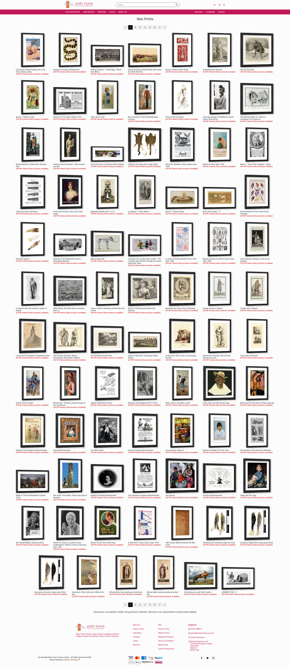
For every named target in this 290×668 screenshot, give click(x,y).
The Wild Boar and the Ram (101, 356)
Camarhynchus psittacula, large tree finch (219, 543)
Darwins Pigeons (22, 259)
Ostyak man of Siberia (249, 308)
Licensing (210, 12)
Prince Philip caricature (174, 117)
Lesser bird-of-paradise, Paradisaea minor (33, 356)
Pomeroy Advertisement (212, 495)
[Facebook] (201, 659)
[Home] (79, 7)
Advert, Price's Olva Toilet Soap (103, 543)
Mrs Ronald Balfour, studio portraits (30, 543)
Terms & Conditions (166, 641)
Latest (112, 12)
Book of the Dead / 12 (211, 212)
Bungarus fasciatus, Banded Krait (66, 70)
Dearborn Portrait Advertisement (103, 495)
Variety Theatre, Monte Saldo (176, 70)
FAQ (159, 625)
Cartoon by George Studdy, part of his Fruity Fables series (30, 71)
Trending (101, 12)
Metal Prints (163, 645)
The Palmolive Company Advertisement (143, 495)
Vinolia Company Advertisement (140, 450)
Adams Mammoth (98, 259)
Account (199, 12)
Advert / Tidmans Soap (25, 117)
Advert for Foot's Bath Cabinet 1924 (67, 117)
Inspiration (88, 12)
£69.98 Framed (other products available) (32, 74)
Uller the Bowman (247, 70)
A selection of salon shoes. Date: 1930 (143, 543)
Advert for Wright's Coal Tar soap (216, 450)
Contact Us (192, 625)
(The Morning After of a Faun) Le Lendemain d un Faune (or (253, 118)
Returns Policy (164, 633)
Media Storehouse (71, 660)
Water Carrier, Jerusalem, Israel (177, 403)
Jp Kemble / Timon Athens (138, 212)
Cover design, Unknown (174, 450)
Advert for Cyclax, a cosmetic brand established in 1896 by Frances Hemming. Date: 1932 (70, 545)
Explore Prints (72, 12)
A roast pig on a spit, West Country (197, 592)
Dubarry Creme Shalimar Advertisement (31, 450)
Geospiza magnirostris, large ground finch (256, 543)
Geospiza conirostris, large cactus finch (50, 592)
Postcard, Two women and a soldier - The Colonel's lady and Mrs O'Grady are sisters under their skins (145, 261)
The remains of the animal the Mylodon (255, 450)
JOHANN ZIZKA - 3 (229, 592)
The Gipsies (170, 495)
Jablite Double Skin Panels (101, 403)
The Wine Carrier (97, 450)
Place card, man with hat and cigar (216, 403)
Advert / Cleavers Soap (174, 212)
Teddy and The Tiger (248, 495)
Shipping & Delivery (166, 637)
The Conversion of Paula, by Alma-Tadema (107, 164)
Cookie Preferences (166, 649)
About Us (122, 12)
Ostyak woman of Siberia (213, 308)
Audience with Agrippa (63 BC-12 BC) (142, 403)
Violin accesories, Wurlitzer (26, 212)
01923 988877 (196, 629)
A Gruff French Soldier (24, 403)
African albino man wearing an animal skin (125, 592)
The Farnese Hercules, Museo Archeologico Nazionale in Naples (66, 357)
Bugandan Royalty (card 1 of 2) (103, 212)
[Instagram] (213, 659)
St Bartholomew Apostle (212, 70)
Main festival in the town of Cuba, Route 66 (257, 403)
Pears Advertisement (61, 450)
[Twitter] (207, 659)
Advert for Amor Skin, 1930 (213, 164)
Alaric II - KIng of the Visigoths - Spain (255, 164)
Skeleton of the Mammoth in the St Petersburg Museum (67, 260)
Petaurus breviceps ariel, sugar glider (143, 164)
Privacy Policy (163, 629)
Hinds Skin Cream (98, 117)
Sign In (221, 12)
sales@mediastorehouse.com (202, 633)
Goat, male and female (249, 356)
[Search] (176, 4)
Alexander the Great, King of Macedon (180, 308)
